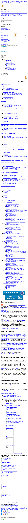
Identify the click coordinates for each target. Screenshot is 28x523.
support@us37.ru (4, 368)
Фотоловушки (6, 90)
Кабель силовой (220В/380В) (10, 180)
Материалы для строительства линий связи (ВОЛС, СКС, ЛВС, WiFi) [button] (12, 161)
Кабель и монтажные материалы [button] (9, 172)
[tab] (14, 84)
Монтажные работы (22, 1)
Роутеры (5, 154)
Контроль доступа (7, 223)
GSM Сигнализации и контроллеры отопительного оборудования (12, 234)
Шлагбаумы (6, 121)
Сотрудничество (5, 3)
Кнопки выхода (7, 117)
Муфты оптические (8, 166)
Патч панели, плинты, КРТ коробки (12, 169)
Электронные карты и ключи (10, 118)
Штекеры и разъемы (8, 97)
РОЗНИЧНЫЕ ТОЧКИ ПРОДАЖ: (11, 399)
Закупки (25, 506)
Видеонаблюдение (7, 202)
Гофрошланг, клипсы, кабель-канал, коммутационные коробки (12, 182)
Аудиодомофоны (7, 106)
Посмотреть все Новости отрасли (9, 353)
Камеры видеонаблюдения (9, 86)
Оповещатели (6, 130)
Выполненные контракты (12, 508)
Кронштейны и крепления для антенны (13, 147)
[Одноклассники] (3, 511)
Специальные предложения (10, 283)
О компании (4, 1)
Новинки (5, 191)
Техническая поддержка (9, 200)
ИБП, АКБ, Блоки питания (10, 241)
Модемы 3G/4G (7, 155)
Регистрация (4, 28)
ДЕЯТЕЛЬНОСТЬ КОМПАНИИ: (11, 405)
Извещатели (6, 129)
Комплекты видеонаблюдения (10, 89)
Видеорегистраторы (8, 88)
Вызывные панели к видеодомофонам (12, 105)
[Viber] (5, 511)
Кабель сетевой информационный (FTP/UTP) (14, 179)
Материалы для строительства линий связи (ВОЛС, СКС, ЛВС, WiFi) (14, 261)
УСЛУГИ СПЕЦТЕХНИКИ (10, 395)
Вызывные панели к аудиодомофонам (12, 108)
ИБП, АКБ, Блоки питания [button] (8, 133)
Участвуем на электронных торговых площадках (9, 506)
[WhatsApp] (7, 511)
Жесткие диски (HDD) (8, 92)
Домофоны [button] (3, 101)
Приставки (6, 145)
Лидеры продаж (7, 190)
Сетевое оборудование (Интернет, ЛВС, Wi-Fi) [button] (12, 149)
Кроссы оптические (8, 164)
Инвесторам (19, 506)
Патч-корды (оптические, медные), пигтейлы (14, 167)
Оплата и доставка (16, 2)
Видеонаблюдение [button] (5, 84)
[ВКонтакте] (1, 511)
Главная (5, 195)
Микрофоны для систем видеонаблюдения (13, 93)
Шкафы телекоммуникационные (11, 168)
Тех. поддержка (13, 3)
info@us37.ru (16, 368)
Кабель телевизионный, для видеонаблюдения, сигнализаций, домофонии (14, 177)
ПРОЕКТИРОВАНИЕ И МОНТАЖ (12, 396)
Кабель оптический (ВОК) (9, 175)
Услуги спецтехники (12, 1)
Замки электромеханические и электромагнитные (10, 114)
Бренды (2, 2)
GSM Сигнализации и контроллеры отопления (14, 128)
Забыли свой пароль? (6, 29)
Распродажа (6, 192)
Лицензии (13, 506)
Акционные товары (8, 188)
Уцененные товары (8, 98)
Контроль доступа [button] (5, 110)
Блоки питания (7, 136)
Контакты (19, 3)
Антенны (5, 144)
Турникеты (6, 120)
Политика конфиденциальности (11, 509)
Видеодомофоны (7, 104)
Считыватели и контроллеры (10, 116)
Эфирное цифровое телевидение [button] (9, 141)
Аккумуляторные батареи (9, 138)
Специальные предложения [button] (8, 186)
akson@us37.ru (9, 403)
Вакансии (3, 508)
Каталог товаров (5, 11)
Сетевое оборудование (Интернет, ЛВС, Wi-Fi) (14, 252)
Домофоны (6, 216)
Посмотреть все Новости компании (9, 328)
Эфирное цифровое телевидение (11, 247)
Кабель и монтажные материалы (11, 270)
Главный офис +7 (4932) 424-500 (9, 393)
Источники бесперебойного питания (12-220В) (15, 137)
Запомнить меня (6, 24)
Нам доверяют (8, 2)
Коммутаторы (6, 152)
